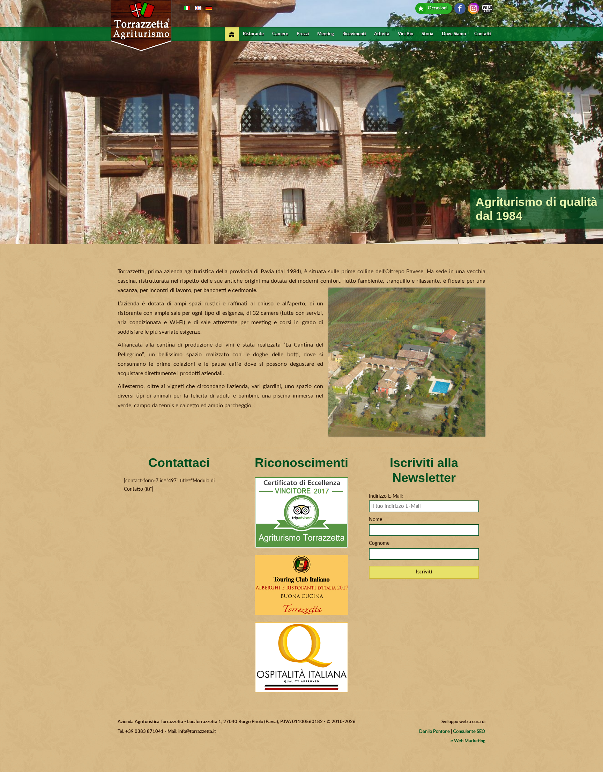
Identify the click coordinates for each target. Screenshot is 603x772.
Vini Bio (405, 34)
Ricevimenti (354, 34)
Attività (381, 34)
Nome (375, 519)
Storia (427, 34)
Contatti (482, 34)
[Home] (231, 34)
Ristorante (253, 34)
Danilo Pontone (434, 731)
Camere (280, 34)
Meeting (325, 34)
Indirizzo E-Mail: (386, 496)
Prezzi (303, 34)
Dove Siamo (454, 34)
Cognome (379, 543)
